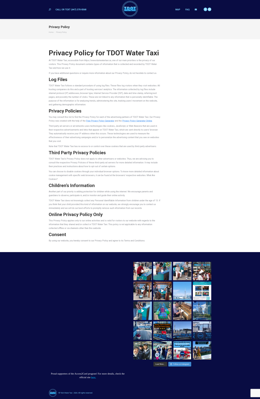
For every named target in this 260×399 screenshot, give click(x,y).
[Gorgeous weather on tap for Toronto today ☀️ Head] (182, 330)
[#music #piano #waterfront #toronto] (142, 271)
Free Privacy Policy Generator (100, 121)
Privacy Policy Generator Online (137, 121)
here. (93, 377)
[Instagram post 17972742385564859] (162, 291)
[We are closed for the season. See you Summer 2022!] (182, 350)
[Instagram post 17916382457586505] (202, 271)
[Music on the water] (162, 271)
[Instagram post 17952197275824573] (182, 291)
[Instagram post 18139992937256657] (202, 291)
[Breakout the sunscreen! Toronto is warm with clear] (142, 350)
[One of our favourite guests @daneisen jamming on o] (182, 311)
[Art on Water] (162, 311)
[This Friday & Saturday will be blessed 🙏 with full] (202, 330)
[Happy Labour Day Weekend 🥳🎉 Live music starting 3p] (202, 350)
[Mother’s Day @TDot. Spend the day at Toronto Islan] (142, 330)
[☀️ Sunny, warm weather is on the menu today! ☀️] (162, 330)
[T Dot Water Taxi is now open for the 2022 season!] (202, 311)
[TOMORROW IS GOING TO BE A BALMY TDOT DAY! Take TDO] (162, 350)
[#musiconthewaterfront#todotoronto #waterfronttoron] (182, 271)
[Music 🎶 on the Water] (142, 311)
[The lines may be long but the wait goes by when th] (142, 291)
